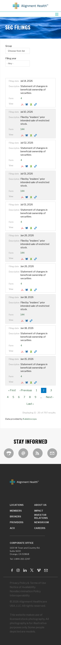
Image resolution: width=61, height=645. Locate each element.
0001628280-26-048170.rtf (27, 104)
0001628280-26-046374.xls (31, 197)
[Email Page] (52, 453)
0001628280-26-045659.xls (31, 259)
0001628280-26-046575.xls (31, 228)
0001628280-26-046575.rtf (27, 228)
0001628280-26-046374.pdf (22, 197)
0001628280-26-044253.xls (31, 351)
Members (16, 510)
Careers (39, 528)
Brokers (15, 516)
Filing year (10, 58)
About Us (40, 505)
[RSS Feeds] (38, 453)
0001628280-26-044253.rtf (27, 351)
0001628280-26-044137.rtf (27, 320)
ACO (12, 528)
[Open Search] (56, 14)
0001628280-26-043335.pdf (22, 382)
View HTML (36, 104)
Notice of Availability (22, 587)
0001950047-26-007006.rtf (27, 135)
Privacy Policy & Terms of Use (28, 582)
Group (8, 46)
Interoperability (20, 595)
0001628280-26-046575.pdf (22, 228)
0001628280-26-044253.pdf (22, 351)
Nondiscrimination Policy (25, 591)
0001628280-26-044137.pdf (22, 320)
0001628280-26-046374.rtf (27, 197)
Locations (17, 505)
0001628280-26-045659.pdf (22, 259)
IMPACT (38, 510)
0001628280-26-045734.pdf (22, 290)
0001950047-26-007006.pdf (22, 135)
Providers (16, 522)
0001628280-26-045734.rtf (27, 290)
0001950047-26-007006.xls (31, 135)
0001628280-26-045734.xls (31, 290)
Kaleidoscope (29, 419)
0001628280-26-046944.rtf (27, 166)
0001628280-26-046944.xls (31, 166)
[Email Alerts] (23, 453)
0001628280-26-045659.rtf (27, 259)
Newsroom (41, 522)
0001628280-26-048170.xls (31, 104)
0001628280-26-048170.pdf (22, 104)
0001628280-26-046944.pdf (22, 166)
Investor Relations (41, 516)
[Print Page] (9, 453)
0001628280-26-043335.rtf (27, 382)
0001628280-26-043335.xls (31, 382)
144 (22, 129)
